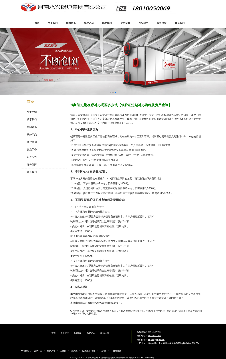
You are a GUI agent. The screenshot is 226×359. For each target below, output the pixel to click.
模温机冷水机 (88, 351)
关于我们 (64, 333)
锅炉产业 (51, 351)
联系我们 (104, 333)
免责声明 (132, 358)
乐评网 (103, 351)
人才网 (63, 351)
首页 (54, 333)
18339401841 (154, 335)
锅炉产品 (91, 333)
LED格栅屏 (116, 351)
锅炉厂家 (38, 351)
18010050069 (154, 331)
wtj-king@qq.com (156, 339)
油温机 (74, 351)
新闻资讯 (78, 333)
